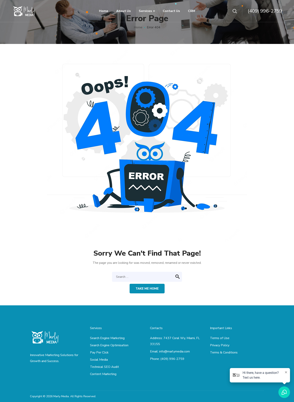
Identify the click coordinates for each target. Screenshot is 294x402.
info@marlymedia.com (174, 351)
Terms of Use (219, 338)
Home (138, 27)
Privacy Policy (219, 345)
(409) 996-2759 (265, 11)
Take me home (147, 289)
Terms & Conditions (224, 352)
